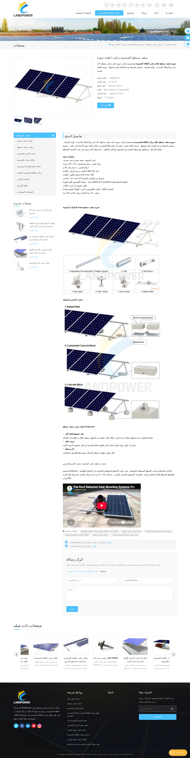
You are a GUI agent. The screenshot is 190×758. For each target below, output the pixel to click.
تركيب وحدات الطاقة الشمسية (78, 734)
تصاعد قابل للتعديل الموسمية (29, 166)
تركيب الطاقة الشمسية (109, 13)
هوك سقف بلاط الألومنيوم (39, 263)
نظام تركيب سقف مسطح (131, 531)
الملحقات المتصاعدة (25, 192)
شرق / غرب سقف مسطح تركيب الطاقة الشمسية (88, 542)
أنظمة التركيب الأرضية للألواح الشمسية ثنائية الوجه (40, 251)
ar (125, 5)
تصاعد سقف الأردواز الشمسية (77, 725)
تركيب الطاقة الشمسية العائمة (29, 172)
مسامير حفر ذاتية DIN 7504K (95, 658)
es (112, 5)
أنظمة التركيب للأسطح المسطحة (76, 535)
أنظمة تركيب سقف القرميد (76, 739)
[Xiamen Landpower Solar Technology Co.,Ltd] (23, 9)
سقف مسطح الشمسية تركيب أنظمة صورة (84, 571)
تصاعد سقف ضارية (25, 140)
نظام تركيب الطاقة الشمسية (80, 546)
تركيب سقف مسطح (25, 147)
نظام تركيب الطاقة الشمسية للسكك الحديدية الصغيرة (83, 714)
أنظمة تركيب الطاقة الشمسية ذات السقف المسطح (99, 531)
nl (118, 5)
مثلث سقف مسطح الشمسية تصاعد (125, 535)
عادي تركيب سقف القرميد (76, 730)
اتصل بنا (169, 13)
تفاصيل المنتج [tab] (73, 136)
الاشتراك (157, 716)
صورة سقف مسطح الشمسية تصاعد (158, 531)
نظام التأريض (22, 185)
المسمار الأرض (23, 179)
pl (131, 5)
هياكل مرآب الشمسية (26, 160)
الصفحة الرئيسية (83, 13)
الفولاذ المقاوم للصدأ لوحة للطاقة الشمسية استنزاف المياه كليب (42, 225)
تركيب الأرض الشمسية (26, 153)
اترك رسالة (180, 752)
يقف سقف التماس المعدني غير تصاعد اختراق (83, 744)
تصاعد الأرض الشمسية (75, 708)
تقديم (72, 609)
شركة (144, 13)
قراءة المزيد (33, 217)
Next (173, 654)
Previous (16, 654)
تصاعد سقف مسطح (74, 703)
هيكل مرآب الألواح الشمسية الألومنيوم (154, 659)
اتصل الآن (104, 105)
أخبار (156, 13)
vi (143, 5)
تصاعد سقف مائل (73, 699)
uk (149, 5)
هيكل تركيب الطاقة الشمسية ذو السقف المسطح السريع (41, 238)
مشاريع (130, 13)
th (137, 5)
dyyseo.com (128, 754)
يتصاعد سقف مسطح (100, 535)
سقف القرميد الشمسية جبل (77, 720)
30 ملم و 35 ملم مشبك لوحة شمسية (40, 212)
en (106, 5)
